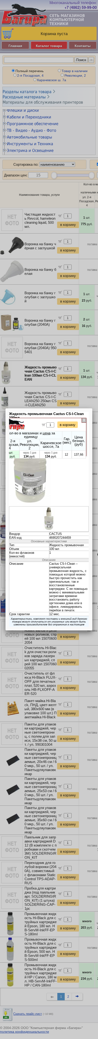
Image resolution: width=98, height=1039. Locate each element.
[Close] (92, 408)
